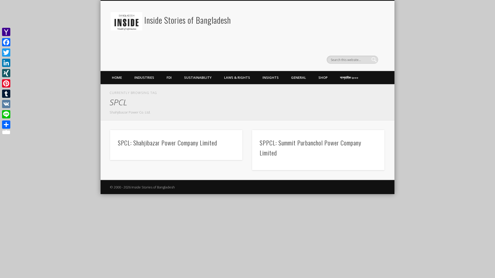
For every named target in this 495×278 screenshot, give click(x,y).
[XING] (6, 73)
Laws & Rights (237, 77)
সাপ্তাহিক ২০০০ (349, 77)
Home (117, 77)
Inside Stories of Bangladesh (187, 20)
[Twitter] (6, 52)
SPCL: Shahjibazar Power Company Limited (167, 142)
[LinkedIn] (6, 63)
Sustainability (198, 77)
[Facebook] (6, 42)
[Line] (6, 114)
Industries (144, 77)
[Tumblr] (6, 94)
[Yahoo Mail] (6, 32)
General (298, 77)
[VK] (6, 104)
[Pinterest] (6, 83)
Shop (323, 77)
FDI (169, 77)
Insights (270, 77)
